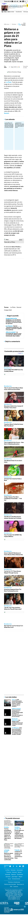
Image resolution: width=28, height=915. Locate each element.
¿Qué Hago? (14, 876)
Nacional (14, 872)
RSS (11, 886)
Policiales (3, 11)
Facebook (13, 866)
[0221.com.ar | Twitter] (17, 1)
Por (5, 67)
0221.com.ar (6, 24)
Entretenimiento (16, 878)
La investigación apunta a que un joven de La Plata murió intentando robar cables (13, 334)
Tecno (9, 878)
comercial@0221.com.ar (14, 899)
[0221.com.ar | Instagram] (12, 1)
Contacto (15, 886)
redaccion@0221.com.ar (14, 897)
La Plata (8, 82)
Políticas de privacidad (10, 884)
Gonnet (6, 113)
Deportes (13, 874)
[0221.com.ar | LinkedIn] (23, 1)
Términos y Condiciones (14, 882)
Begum (20, 876)
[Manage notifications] (25, 906)
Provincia (9, 872)
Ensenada (7, 874)
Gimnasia (8, 876)
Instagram (10, 866)
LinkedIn (23, 866)
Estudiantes (19, 11)
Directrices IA (20, 884)
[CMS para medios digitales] (17, 909)
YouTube (20, 866)
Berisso (20, 872)
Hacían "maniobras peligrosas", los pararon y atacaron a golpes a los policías (14, 327)
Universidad (11, 11)
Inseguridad (8, 310)
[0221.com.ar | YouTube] (20, 1)
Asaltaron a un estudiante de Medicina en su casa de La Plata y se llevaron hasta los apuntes (13, 321)
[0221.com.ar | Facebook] (15, 1)
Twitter (16, 866)
